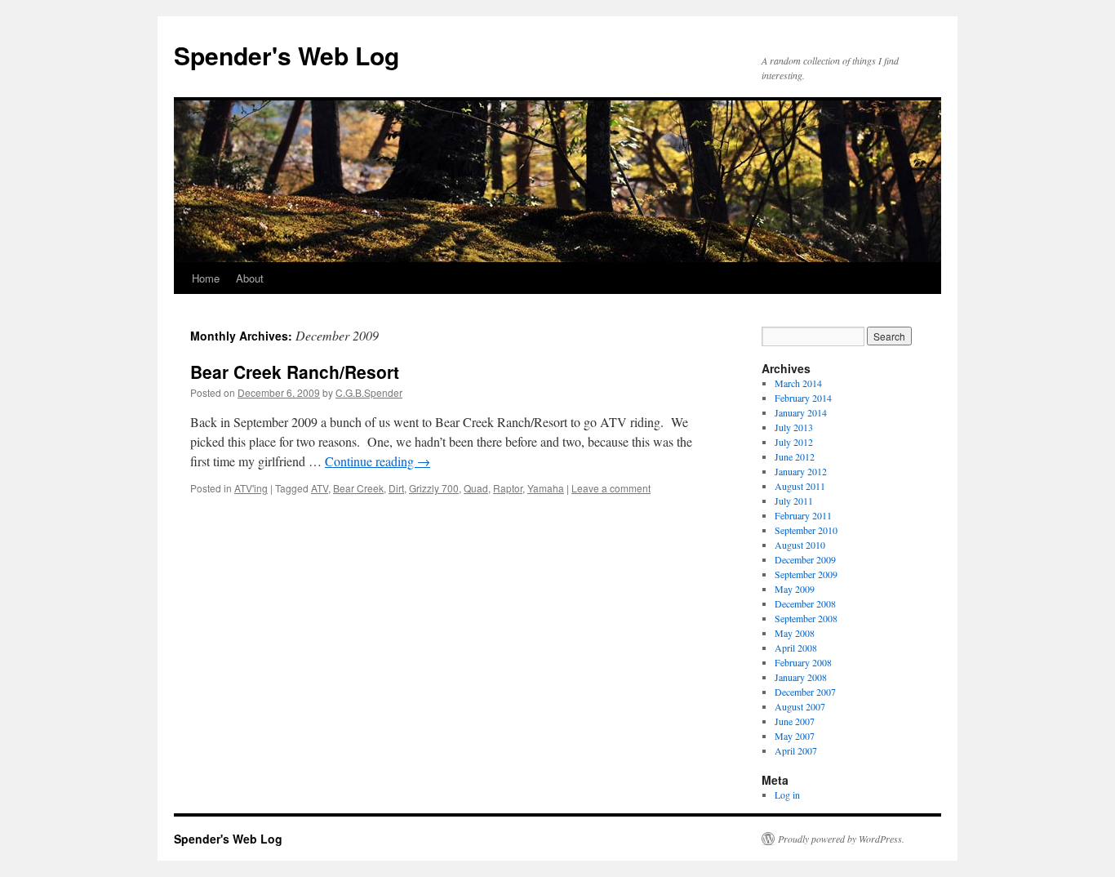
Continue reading (377, 461)
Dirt (396, 488)
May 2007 (795, 735)
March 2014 (798, 383)
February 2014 (803, 397)
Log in (787, 794)
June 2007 (795, 721)
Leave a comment (611, 488)
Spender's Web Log (286, 55)
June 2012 (795, 456)
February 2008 (803, 662)
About (250, 278)
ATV (319, 488)
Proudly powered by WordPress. (841, 838)
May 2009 (795, 588)
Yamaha (545, 488)
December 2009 (805, 559)
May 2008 (795, 632)
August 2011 (800, 485)
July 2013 (794, 427)
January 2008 (801, 676)
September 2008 (806, 618)
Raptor (507, 488)
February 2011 (803, 515)
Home (206, 278)
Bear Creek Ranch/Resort (294, 371)
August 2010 (800, 544)
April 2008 (796, 647)
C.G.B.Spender (368, 392)
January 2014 (801, 412)
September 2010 (806, 529)
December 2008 (805, 603)
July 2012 (794, 441)
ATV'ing (251, 488)
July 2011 (794, 500)
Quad (476, 488)
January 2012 (801, 471)
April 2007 (796, 750)
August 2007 (800, 706)
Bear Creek (358, 488)
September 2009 (806, 574)
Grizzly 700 (434, 488)
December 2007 (805, 691)
